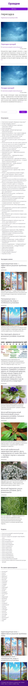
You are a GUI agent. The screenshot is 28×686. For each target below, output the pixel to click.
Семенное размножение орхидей (10, 168)
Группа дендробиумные (7, 541)
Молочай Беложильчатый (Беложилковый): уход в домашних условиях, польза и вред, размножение (12, 415)
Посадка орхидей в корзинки (9, 252)
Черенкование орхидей (7, 247)
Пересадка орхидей (6, 166)
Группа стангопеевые (7, 550)
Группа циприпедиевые (7, 555)
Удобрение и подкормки (8, 164)
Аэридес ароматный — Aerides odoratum (11, 163)
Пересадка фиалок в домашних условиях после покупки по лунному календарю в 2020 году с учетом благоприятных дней (13, 198)
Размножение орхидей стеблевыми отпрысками (13, 122)
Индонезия (5, 587)
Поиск (23, 112)
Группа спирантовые (7, 549)
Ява (3, 620)
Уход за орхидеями (6, 128)
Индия (4, 585)
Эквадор (4, 619)
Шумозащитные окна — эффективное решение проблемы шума (14, 265)
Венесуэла (4, 577)
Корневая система (6, 253)
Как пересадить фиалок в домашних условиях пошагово (12, 335)
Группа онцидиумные (7, 546)
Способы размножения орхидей (9, 558)
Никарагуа (4, 603)
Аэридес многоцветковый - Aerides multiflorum (13, 239)
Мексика (4, 600)
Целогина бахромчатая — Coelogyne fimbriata (13, 245)
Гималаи (4, 582)
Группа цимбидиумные (7, 554)
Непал (3, 601)
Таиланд (4, 612)
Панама (4, 606)
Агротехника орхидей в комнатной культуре (12, 533)
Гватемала (4, 581)
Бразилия (4, 576)
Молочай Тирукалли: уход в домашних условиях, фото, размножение (11, 490)
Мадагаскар (5, 596)
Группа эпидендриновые (8, 557)
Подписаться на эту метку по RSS (9, 17)
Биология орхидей (6, 535)
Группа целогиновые (7, 552)
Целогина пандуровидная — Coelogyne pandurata (13, 244)
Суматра (4, 611)
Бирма (4, 573)
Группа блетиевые (6, 539)
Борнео (4, 574)
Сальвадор (4, 609)
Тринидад (4, 614)
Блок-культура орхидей (7, 250)
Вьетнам (4, 579)
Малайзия (4, 598)
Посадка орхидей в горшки (8, 123)
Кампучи (4, 589)
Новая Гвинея (5, 604)
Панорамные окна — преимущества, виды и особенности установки (10, 301)
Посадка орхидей (7, 88)
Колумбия (4, 592)
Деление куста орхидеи (7, 248)
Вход (18, 683)
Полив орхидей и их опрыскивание (10, 150)
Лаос (3, 595)
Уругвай (4, 616)
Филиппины (5, 617)
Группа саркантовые (7, 547)
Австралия (4, 571)
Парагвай (4, 608)
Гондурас (4, 584)
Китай (3, 590)
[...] (1, 59)
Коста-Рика (5, 593)
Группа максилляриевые (8, 544)
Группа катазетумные (7, 542)
